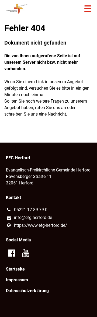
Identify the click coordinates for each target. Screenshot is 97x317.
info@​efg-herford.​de (33, 217)
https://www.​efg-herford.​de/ (40, 225)
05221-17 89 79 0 (30, 209)
